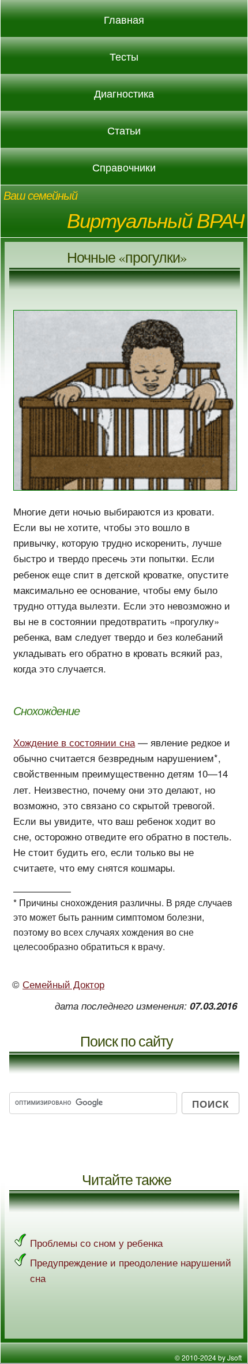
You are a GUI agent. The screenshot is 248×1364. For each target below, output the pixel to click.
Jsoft (234, 1357)
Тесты (124, 56)
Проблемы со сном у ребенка (96, 1242)
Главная (124, 20)
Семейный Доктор (63, 984)
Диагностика (124, 93)
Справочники (124, 167)
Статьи (124, 130)
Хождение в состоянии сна (74, 742)
